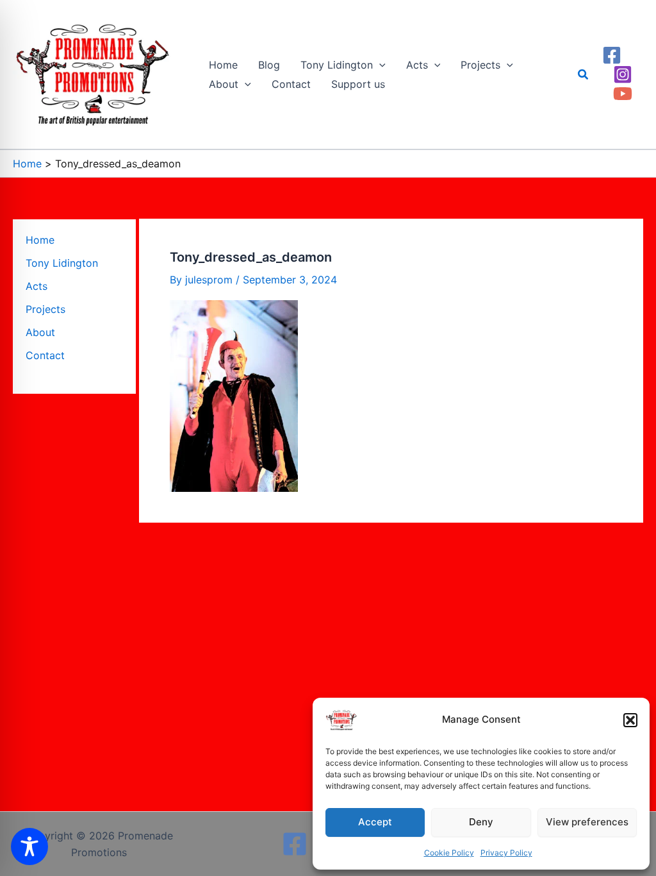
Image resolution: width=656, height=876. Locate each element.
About (40, 332)
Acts (36, 286)
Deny (481, 822)
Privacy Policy (506, 852)
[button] (630, 720)
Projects (45, 309)
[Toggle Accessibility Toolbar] (29, 846)
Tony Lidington (62, 263)
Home (40, 239)
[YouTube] (622, 93)
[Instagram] (622, 74)
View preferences (587, 822)
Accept (375, 822)
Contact (45, 355)
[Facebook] (611, 55)
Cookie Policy (449, 852)
